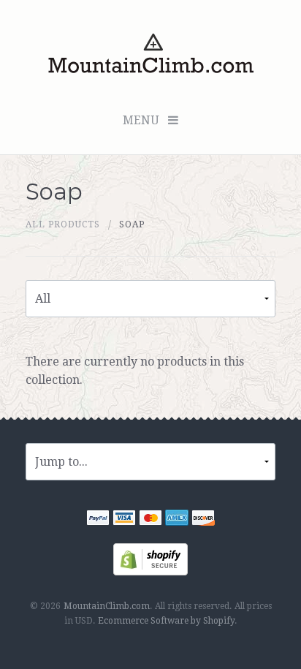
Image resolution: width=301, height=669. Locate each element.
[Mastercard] (150, 519)
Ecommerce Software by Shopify (166, 621)
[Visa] (124, 519)
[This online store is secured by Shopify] (150, 558)
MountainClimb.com (107, 606)
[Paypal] (98, 519)
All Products (63, 224)
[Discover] (203, 519)
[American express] (176, 519)
